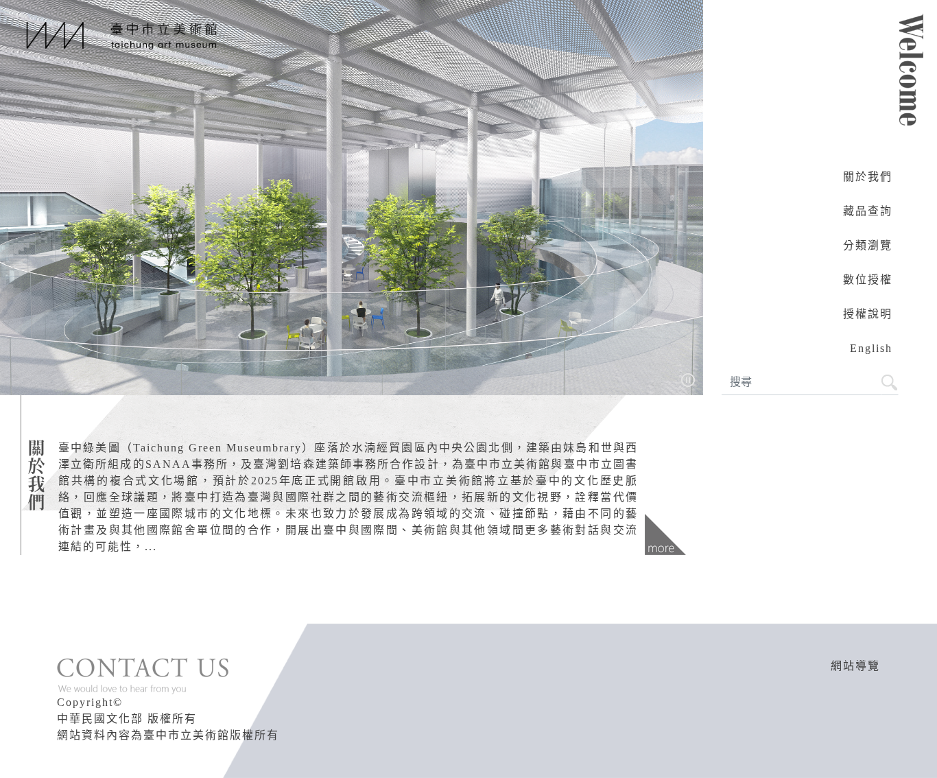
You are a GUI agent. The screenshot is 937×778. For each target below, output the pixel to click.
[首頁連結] (119, 35)
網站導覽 (855, 666)
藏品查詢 (867, 211)
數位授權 (867, 279)
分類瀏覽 (867, 245)
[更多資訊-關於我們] (665, 534)
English (871, 348)
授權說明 (867, 314)
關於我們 (867, 176)
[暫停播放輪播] (688, 379)
